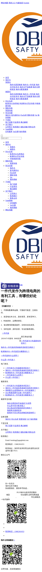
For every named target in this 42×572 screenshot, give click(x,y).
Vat (36, 115)
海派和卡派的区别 (14, 410)
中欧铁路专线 (15, 159)
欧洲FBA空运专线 (27, 103)
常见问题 (9, 113)
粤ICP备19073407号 (8, 492)
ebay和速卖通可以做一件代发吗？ (18, 393)
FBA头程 (9, 101)
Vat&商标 (9, 129)
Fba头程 (23, 115)
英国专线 (9, 110)
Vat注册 (16, 132)
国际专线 (9, 108)
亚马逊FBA (15, 115)
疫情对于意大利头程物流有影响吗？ (21, 413)
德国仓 (8, 92)
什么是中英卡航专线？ (16, 406)
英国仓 (8, 82)
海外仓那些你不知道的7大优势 (19, 403)
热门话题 (9, 122)
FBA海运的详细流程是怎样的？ (19, 408)
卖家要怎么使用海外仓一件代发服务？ (20, 390)
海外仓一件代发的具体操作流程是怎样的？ (18, 347)
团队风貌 (24, 127)
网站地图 (4, 3)
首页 (7, 78)
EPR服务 (8, 132)
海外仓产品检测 (26, 87)
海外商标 (22, 132)
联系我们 (16, 127)
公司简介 (9, 127)
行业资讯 (16, 122)
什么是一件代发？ (8, 360)
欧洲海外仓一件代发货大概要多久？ (15, 351)
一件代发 (5, 333)
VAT (28, 419)
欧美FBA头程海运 (12, 103)
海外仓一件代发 (29, 85)
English (26, 3)
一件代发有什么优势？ (10, 356)
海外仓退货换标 (16, 85)
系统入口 (12, 3)
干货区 (8, 120)
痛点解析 (24, 122)
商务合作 (31, 127)
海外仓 (8, 80)
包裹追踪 (19, 3)
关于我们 (9, 125)
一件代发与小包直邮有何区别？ (17, 368)
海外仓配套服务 (22, 89)
